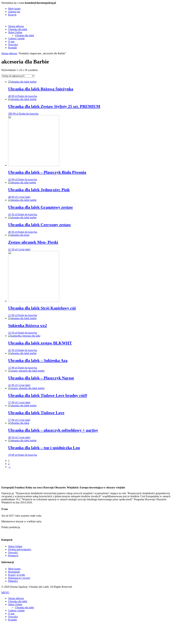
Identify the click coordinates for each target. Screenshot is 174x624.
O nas (11, 41)
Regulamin (14, 571)
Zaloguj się (14, 11)
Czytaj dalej (24, 196)
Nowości (13, 44)
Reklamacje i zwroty (19, 577)
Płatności (13, 581)
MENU (5, 592)
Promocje (13, 555)
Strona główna (16, 26)
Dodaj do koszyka (27, 96)
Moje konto (14, 8)
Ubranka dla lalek (17, 29)
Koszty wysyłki (16, 574)
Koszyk (12, 14)
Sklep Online (15, 32)
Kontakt (12, 47)
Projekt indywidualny (19, 549)
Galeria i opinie (16, 38)
